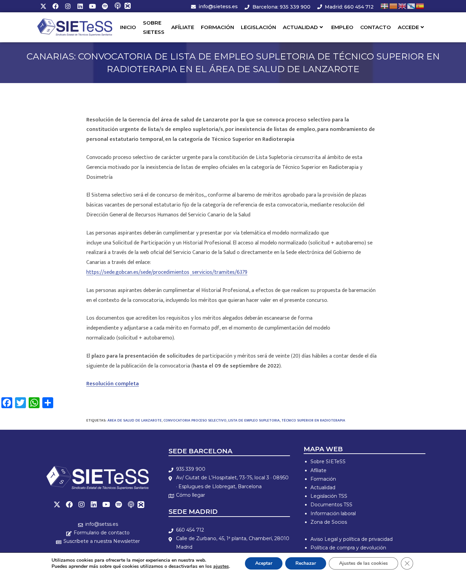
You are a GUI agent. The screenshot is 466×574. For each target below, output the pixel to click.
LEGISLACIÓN (258, 27)
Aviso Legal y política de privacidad (351, 539)
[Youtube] (92, 6)
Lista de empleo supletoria (254, 420)
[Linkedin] (80, 6)
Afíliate (318, 470)
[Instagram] (68, 6)
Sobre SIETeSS (328, 461)
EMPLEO (342, 27)
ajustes (221, 566)
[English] (402, 6)
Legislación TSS (328, 496)
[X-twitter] (43, 6)
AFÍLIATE (182, 27)
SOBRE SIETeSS (153, 27)
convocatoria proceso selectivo (195, 420)
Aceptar (263, 563)
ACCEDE (408, 27)
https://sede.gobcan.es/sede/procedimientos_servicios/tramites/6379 (166, 272)
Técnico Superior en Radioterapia (313, 420)
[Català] (393, 6)
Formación (323, 479)
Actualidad (322, 487)
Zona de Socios (328, 522)
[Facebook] (55, 6)
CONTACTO (375, 27)
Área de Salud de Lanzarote (134, 420)
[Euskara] (384, 6)
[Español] (420, 6)
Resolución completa (112, 383)
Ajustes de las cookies (363, 563)
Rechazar (305, 563)
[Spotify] (105, 6)
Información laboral (333, 513)
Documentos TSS (331, 505)
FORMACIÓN (217, 27)
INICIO (128, 27)
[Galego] (411, 6)
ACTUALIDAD (300, 27)
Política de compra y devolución (348, 548)
